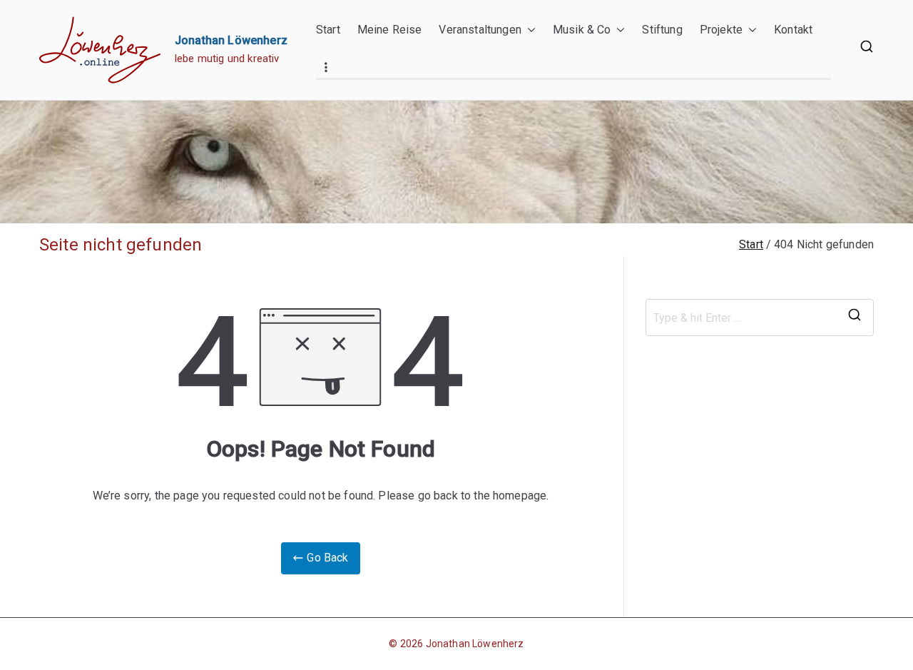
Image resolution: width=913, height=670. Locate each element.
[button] (528, 30)
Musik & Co (582, 29)
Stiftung (662, 29)
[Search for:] (759, 317)
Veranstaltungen (480, 29)
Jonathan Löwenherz (231, 40)
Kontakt (793, 29)
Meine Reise (389, 29)
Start (328, 29)
